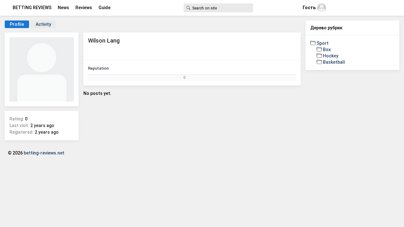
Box (327, 49)
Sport (323, 43)
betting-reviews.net (44, 152)
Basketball (334, 62)
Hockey (330, 55)
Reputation (98, 68)
